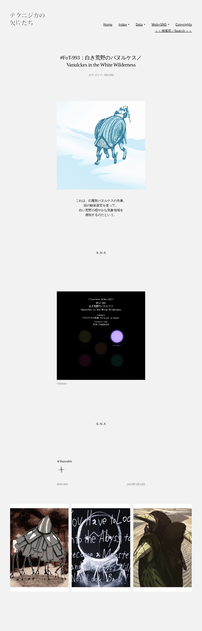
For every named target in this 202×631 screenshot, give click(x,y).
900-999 (109, 75)
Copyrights (183, 24)
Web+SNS (159, 24)
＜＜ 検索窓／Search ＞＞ (173, 31)
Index (123, 24)
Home (107, 24)
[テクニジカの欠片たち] (27, 19)
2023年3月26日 (136, 484)
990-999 (63, 484)
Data (139, 24)
